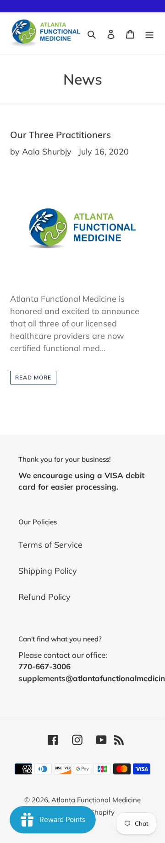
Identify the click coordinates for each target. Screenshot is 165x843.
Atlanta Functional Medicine (96, 799)
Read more (33, 377)
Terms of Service (50, 544)
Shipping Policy (47, 571)
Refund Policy (44, 597)
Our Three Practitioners (60, 134)
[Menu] (149, 33)
